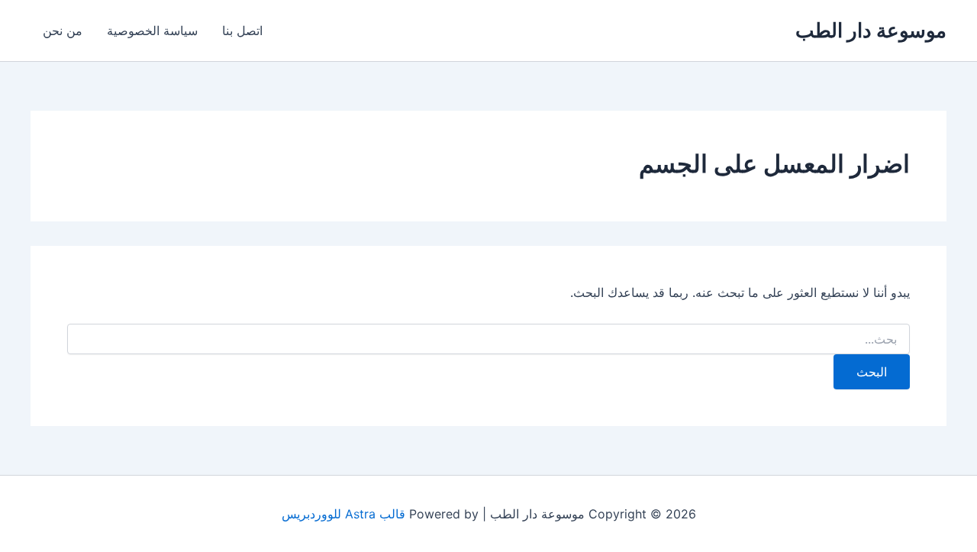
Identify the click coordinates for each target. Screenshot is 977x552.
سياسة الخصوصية (152, 30)
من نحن (62, 30)
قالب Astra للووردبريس (343, 513)
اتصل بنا (242, 30)
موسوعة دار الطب (870, 30)
